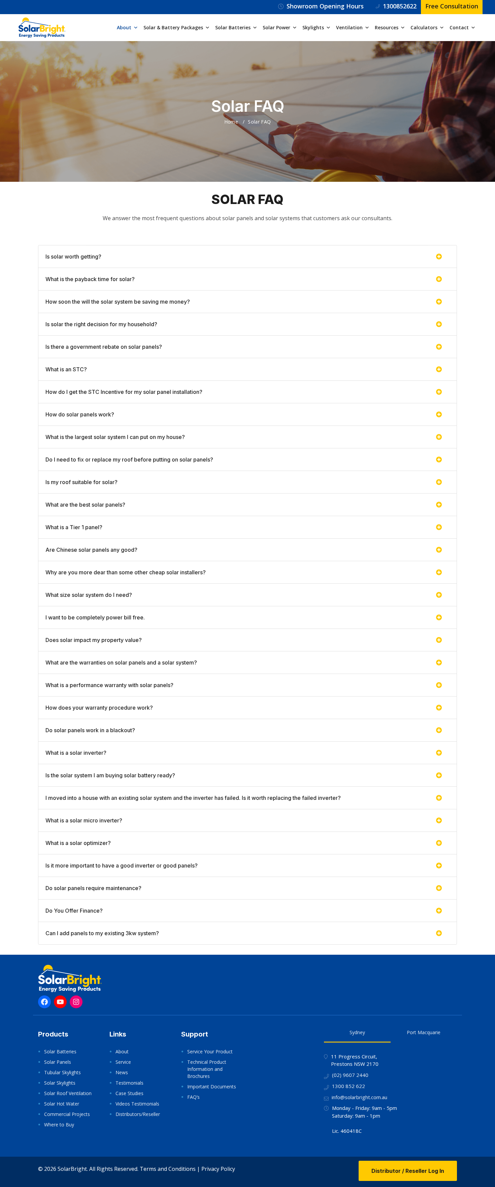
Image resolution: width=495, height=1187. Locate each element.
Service (123, 1062)
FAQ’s (193, 1097)
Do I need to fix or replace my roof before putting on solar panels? (129, 459)
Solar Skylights (59, 1083)
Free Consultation (451, 6)
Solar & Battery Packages (173, 27)
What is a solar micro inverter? (83, 820)
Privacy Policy (218, 1169)
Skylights (313, 27)
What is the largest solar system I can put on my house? (115, 437)
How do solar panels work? (79, 414)
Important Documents (211, 1086)
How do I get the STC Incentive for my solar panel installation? (123, 391)
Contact (459, 27)
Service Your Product (210, 1051)
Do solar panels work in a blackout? (90, 730)
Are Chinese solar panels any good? (91, 549)
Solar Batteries (233, 27)
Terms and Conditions (168, 1169)
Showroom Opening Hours (325, 6)
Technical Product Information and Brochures (206, 1069)
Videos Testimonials (137, 1103)
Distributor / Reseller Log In (407, 1170)
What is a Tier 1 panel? (73, 527)
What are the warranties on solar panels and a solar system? (121, 662)
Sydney (357, 1032)
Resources (386, 27)
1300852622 (400, 6)
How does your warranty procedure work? (99, 707)
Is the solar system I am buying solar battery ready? (110, 775)
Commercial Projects (67, 1114)
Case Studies (129, 1093)
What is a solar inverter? (75, 752)
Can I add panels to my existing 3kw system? (102, 933)
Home (231, 121)
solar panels (237, 218)
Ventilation (349, 27)
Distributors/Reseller (138, 1114)
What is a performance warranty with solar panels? (109, 685)
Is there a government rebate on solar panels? (103, 346)
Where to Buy (59, 1124)
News (122, 1072)
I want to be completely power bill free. (95, 617)
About (124, 27)
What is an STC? (66, 369)
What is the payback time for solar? (90, 279)
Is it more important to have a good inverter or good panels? (121, 865)
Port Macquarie (423, 1032)
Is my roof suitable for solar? (81, 482)
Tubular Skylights (62, 1072)
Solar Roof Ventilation (68, 1093)
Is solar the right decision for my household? (101, 324)
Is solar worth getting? (73, 256)
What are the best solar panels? (85, 504)
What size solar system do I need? (88, 594)
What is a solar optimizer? (78, 843)
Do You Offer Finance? (74, 910)
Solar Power (276, 27)
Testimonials (129, 1083)
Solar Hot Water (61, 1103)
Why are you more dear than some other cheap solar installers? (125, 572)
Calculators (423, 27)
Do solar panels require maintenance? (93, 888)
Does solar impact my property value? (93, 640)
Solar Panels (57, 1062)
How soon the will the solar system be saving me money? (117, 301)
